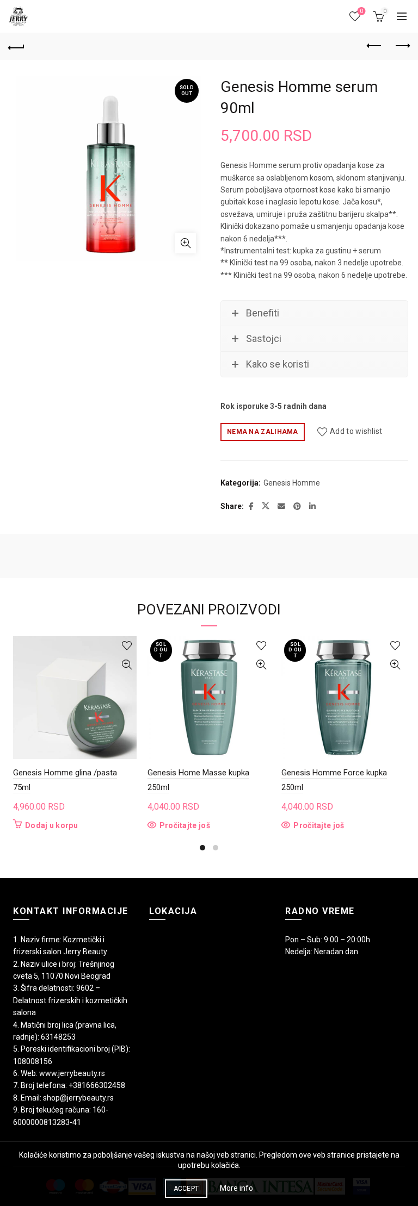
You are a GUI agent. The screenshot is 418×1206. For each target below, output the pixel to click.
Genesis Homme (291, 482)
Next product (401, 46)
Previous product (374, 46)
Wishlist (361, 11)
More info (236, 1188)
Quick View (127, 664)
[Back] (16, 46)
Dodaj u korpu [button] (51, 825)
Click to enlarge (185, 243)
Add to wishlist (356, 431)
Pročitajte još (184, 825)
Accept (186, 1188)
